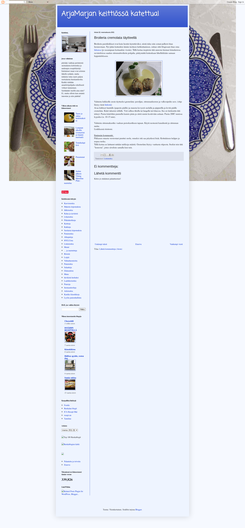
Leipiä (66, 257)
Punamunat (80, 157)
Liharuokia (68, 216)
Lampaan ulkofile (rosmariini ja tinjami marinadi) (80, 132)
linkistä (108, 104)
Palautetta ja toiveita (72, 461)
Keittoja (67, 223)
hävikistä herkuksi (71, 277)
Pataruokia (68, 264)
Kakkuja (67, 227)
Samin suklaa (70, 377)
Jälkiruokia (68, 210)
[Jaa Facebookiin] (110, 155)
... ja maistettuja (70, 250)
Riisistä (67, 254)
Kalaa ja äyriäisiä (71, 213)
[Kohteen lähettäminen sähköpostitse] (102, 155)
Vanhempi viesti (176, 244)
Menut (66, 247)
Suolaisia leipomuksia (73, 230)
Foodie (67, 405)
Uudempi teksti (101, 244)
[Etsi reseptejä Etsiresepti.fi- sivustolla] (71, 444)
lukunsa (98, 49)
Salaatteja (68, 267)
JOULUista (68, 240)
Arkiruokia (68, 291)
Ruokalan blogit (70, 408)
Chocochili (69, 321)
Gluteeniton (68, 270)
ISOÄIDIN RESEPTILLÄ (71, 329)
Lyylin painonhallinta (72, 297)
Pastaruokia (68, 233)
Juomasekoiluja (70, 287)
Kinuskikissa (70, 349)
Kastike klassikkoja (71, 294)
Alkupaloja (68, 237)
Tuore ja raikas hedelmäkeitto (80, 117)
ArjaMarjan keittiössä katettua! (110, 14)
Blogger (138, 509)
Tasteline (67, 418)
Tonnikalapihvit (80, 143)
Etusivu (138, 244)
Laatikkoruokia (70, 280)
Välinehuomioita (70, 260)
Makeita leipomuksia (72, 206)
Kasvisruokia (69, 203)
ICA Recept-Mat (70, 411)
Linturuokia (108, 158)
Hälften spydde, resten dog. (74, 357)
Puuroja (67, 284)
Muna (66, 274)
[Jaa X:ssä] (107, 155)
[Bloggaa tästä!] (104, 155)
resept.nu (67, 415)
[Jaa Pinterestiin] (112, 155)
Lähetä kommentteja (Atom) (110, 249)
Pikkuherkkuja (70, 220)
